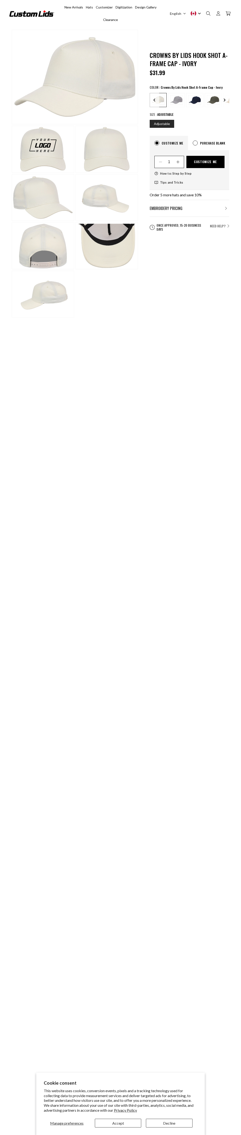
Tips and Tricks (171, 182)
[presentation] (154, 100)
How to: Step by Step (176, 173)
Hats (89, 7)
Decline (169, 1123)
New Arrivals (73, 7)
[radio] (176, 100)
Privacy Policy (125, 1110)
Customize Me (205, 161)
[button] (208, 13)
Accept (118, 1123)
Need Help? (217, 225)
